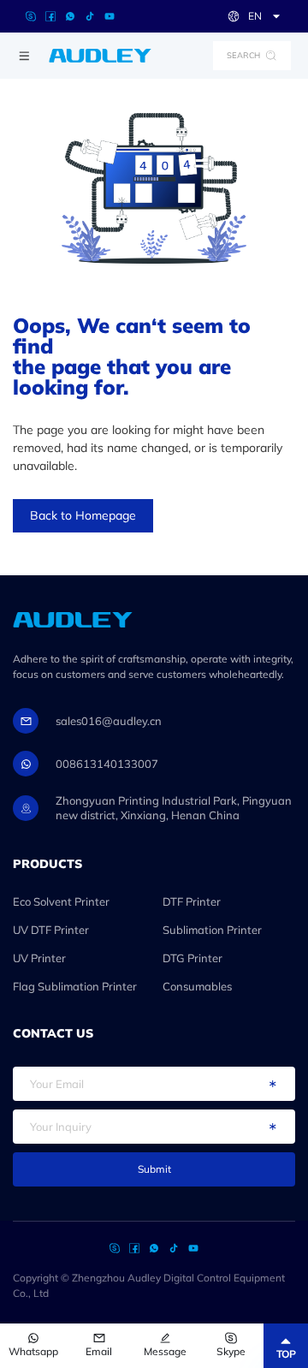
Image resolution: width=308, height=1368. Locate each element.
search (243, 55)
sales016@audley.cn (109, 721)
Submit (154, 1169)
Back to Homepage (83, 515)
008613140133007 (107, 763)
